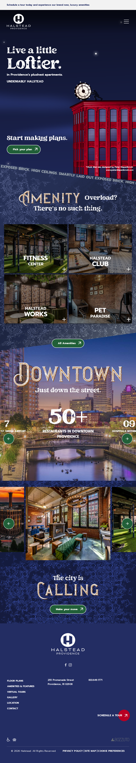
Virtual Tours (16, 692)
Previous (8, 438)
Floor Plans (15, 681)
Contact (12, 708)
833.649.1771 (95, 680)
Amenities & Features (20, 686)
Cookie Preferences (111, 751)
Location (13, 703)
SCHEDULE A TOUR (110, 715)
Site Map (90, 751)
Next (127, 438)
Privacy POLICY (73, 751)
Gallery (12, 697)
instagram (70, 664)
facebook (65, 664)
